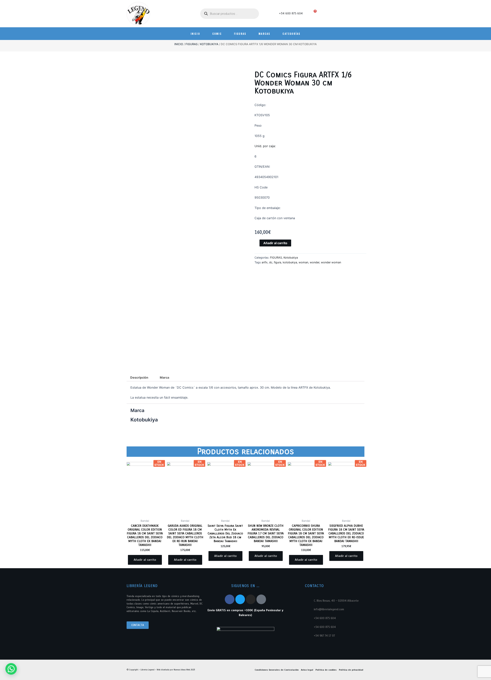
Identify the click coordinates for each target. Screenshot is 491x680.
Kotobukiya (209, 44)
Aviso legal (307, 669)
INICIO (195, 34)
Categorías (291, 34)
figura (277, 262)
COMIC (217, 34)
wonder (314, 262)
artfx (265, 262)
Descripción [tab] (139, 377)
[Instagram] (250, 599)
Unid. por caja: (266, 146)
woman (303, 262)
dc (270, 262)
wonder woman (331, 262)
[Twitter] (240, 599)
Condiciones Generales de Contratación (277, 669)
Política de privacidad (351, 669)
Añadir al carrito (275, 243)
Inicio (178, 44)
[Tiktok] (261, 599)
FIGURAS (240, 34)
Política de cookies (326, 669)
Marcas (264, 34)
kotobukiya (290, 262)
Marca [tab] (164, 377)
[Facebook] (229, 599)
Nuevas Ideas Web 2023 (184, 669)
